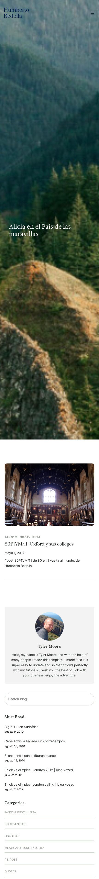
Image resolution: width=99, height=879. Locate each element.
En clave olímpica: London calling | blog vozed (39, 784)
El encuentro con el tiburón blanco (30, 755)
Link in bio (12, 836)
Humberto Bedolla (16, 13)
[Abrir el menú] (92, 13)
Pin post (11, 859)
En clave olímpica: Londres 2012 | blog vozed (39, 770)
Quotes (10, 871)
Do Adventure (15, 824)
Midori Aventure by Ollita (24, 848)
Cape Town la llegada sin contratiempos (35, 741)
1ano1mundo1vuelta (23, 537)
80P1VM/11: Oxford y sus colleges (39, 544)
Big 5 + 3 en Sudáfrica (21, 727)
